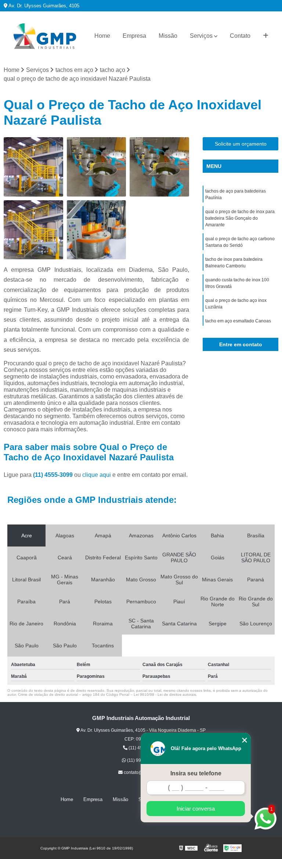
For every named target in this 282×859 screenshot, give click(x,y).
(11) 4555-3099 (53, 475)
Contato (240, 36)
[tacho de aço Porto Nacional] (33, 167)
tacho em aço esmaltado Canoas (238, 321)
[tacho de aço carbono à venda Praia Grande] (96, 230)
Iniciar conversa (196, 808)
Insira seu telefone (195, 773)
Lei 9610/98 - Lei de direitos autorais (165, 694)
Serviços (201, 36)
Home (102, 36)
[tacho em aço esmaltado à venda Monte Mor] (159, 167)
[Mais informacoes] (265, 36)
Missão (168, 36)
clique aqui (96, 475)
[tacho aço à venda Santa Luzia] (96, 167)
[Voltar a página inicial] (45, 36)
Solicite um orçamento (241, 144)
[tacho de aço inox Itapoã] (33, 230)
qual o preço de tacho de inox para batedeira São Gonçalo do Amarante (240, 218)
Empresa (134, 36)
